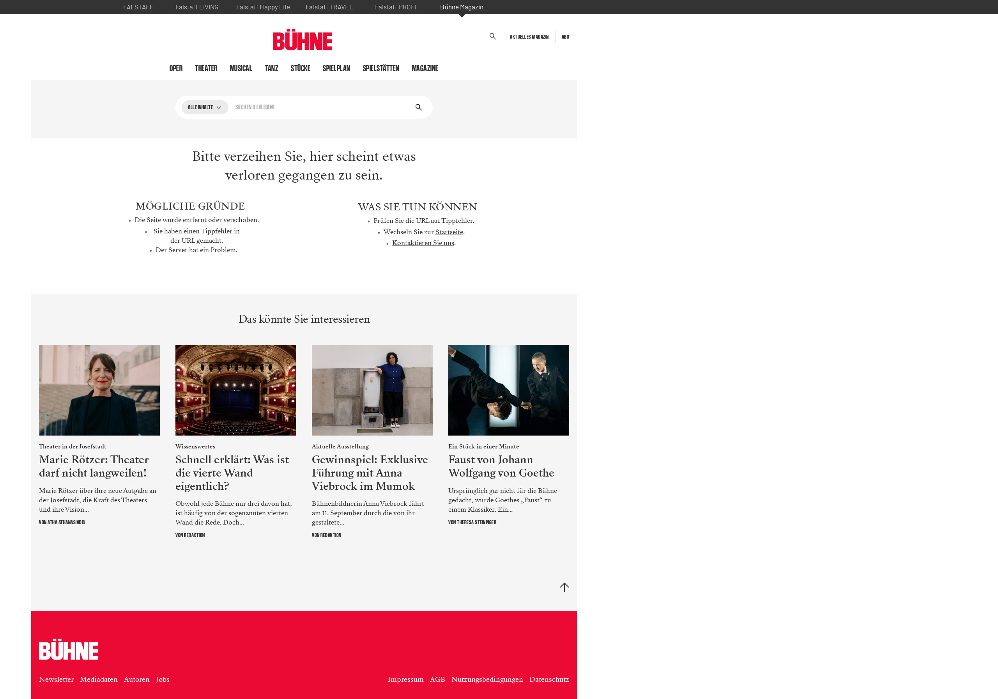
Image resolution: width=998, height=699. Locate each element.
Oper (176, 68)
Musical (241, 68)
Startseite (449, 232)
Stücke (300, 68)
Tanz (271, 68)
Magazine (425, 68)
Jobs (163, 679)
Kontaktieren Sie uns (423, 242)
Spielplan (336, 68)
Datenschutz (549, 679)
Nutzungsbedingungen (487, 679)
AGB (437, 679)
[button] (493, 36)
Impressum (406, 679)
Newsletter (56, 679)
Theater (206, 68)
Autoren (137, 679)
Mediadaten (99, 679)
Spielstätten (381, 68)
